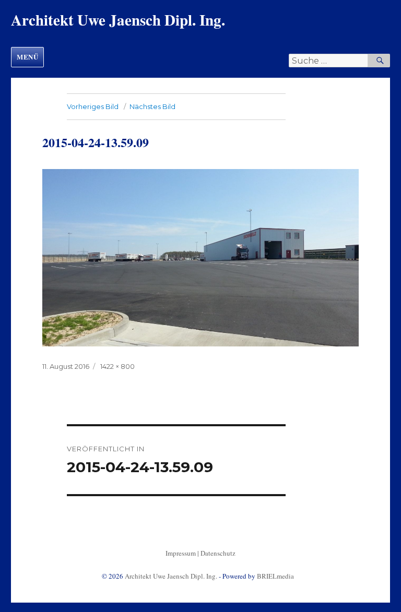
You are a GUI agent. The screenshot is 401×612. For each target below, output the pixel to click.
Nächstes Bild (152, 106)
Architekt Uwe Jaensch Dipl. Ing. (118, 20)
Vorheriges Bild (93, 106)
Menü (27, 57)
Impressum (181, 553)
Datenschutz (217, 553)
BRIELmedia (275, 576)
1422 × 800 (117, 366)
